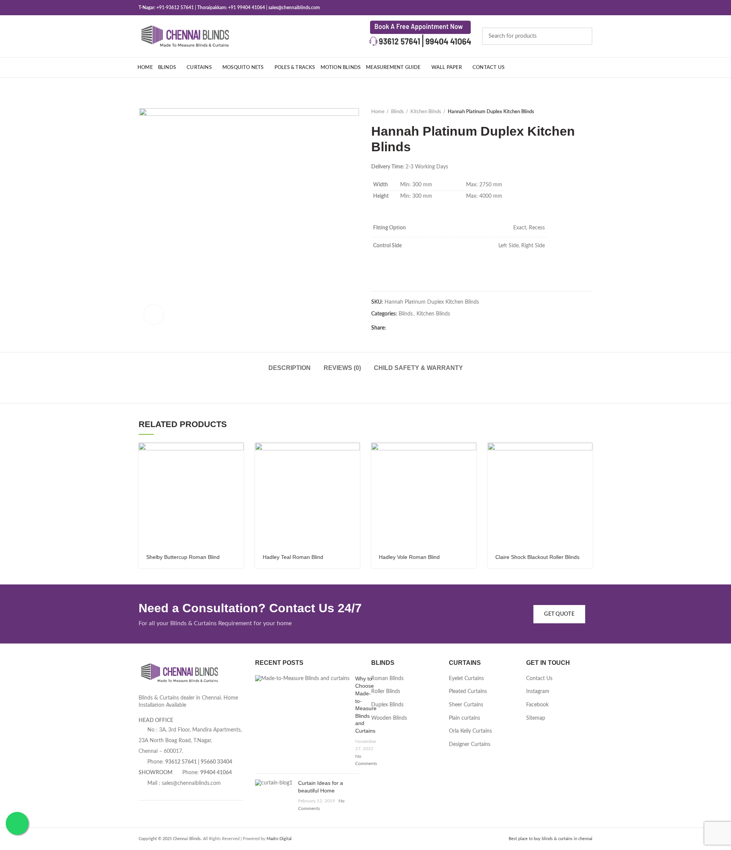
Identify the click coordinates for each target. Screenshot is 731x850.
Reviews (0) (342, 368)
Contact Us (539, 678)
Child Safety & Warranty (418, 368)
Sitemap (535, 718)
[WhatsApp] (423, 328)
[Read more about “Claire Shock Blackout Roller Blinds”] (586, 455)
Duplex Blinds (387, 705)
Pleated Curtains (468, 691)
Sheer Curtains (466, 705)
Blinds (397, 111)
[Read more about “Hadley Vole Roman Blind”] (470, 455)
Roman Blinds (387, 678)
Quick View (237, 472)
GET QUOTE (559, 614)
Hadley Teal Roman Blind (293, 557)
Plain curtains (464, 718)
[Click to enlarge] (153, 314)
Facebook (537, 705)
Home (378, 111)
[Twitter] (404, 328)
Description (289, 368)
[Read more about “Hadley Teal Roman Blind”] (354, 455)
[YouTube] (578, 8)
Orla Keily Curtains (470, 731)
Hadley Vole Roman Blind (409, 557)
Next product (588, 112)
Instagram (537, 691)
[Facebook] (559, 8)
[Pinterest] (587, 8)
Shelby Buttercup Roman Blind (183, 557)
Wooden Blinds (389, 718)
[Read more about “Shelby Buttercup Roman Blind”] (237, 455)
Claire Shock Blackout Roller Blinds (537, 557)
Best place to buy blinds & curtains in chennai (550, 839)
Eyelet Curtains (466, 678)
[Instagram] (568, 8)
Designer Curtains (469, 744)
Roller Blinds (385, 691)
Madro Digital (279, 839)
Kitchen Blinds (425, 111)
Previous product (573, 112)
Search (582, 36)
